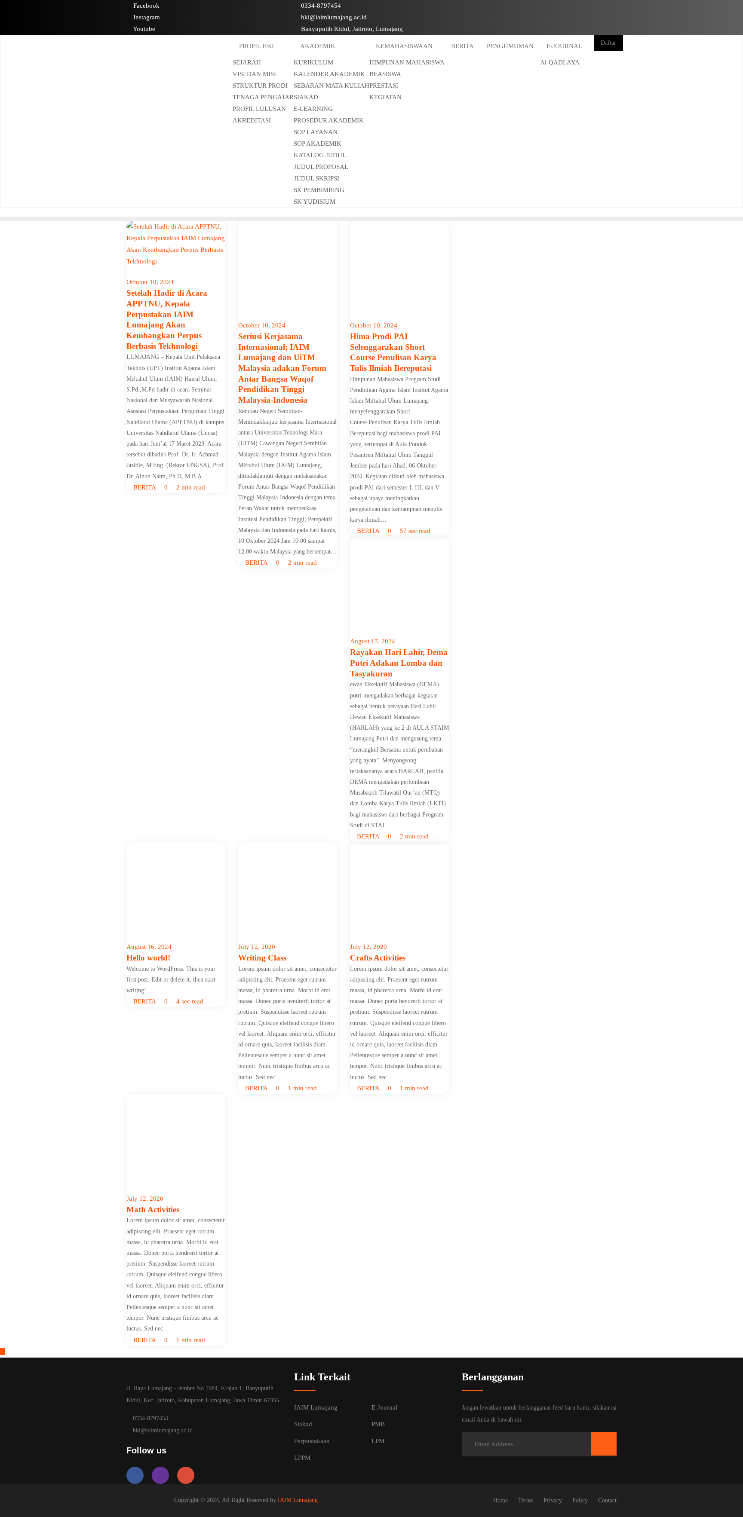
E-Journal (384, 1407)
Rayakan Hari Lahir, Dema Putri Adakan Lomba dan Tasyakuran (399, 663)
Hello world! (148, 957)
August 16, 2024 (149, 946)
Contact (607, 1500)
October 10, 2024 (150, 281)
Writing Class (262, 957)
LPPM (302, 1457)
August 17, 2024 (372, 641)
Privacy (552, 1500)
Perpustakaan (312, 1440)
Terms (525, 1500)
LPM (378, 1440)
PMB (378, 1424)
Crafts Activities (377, 957)
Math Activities (152, 1209)
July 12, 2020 (256, 946)
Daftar (608, 43)
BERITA (144, 487)
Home (500, 1500)
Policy (580, 1500)
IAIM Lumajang (316, 1407)
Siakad (303, 1424)
